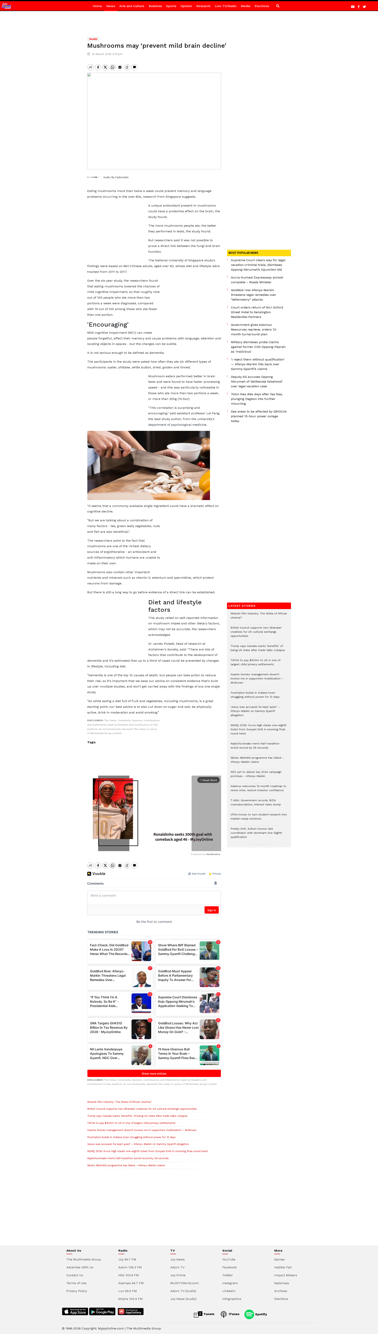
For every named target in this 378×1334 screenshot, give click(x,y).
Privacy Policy (76, 1291)
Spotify (260, 1314)
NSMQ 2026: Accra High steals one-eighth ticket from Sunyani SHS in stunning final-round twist (147, 1151)
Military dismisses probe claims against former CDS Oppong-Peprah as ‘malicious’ (258, 346)
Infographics (231, 1299)
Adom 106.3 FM (130, 1267)
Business (155, 6)
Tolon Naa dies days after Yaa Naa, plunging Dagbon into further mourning (257, 398)
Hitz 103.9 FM (128, 1275)
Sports (171, 6)
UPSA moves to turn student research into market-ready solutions (259, 818)
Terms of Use (76, 1283)
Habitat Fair (283, 1267)
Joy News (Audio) (183, 1299)
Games (279, 1259)
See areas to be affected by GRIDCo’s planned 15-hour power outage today (259, 416)
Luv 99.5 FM (127, 1291)
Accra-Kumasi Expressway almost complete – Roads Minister (257, 280)
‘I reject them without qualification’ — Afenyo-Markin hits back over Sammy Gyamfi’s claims (257, 364)
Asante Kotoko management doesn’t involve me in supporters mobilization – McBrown (141, 1130)
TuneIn (208, 1314)
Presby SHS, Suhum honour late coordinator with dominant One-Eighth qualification (256, 835)
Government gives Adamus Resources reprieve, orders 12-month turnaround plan (254, 329)
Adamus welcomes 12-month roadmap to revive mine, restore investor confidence (258, 790)
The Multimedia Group (83, 1259)
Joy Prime (177, 1275)
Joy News (177, 1259)
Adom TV (177, 1267)
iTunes (233, 1314)
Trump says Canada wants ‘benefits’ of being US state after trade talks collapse (137, 1115)
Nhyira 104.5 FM (130, 1299)
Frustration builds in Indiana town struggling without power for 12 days (131, 1137)
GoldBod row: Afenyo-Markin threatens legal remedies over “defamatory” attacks (253, 294)
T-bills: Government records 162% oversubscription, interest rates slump (256, 804)
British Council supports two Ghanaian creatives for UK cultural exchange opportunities (142, 1108)
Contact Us (74, 1275)
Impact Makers (285, 1275)
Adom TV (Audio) (183, 1291)
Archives (280, 1291)
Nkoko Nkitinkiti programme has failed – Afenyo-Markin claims (126, 1165)
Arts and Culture (131, 6)
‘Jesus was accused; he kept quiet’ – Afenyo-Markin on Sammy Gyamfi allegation (138, 1144)
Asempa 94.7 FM (131, 1283)
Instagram (230, 1283)
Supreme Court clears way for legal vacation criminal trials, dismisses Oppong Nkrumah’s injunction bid (258, 264)
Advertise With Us (79, 1267)
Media (245, 6)
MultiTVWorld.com (184, 1283)
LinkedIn (228, 1291)
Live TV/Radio (225, 6)
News (110, 6)
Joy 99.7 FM (127, 1259)
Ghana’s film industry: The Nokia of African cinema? (119, 1101)
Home (97, 6)
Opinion (186, 6)
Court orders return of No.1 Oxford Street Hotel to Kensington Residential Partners (257, 312)
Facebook (229, 1267)
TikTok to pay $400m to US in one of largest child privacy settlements (131, 1123)
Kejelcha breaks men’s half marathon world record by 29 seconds (128, 1158)
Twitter (227, 1275)
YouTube (228, 1259)
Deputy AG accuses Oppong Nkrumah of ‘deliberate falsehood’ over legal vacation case (257, 381)
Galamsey (281, 1283)
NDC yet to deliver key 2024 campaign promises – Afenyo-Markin (256, 776)
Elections (262, 6)
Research (203, 6)
